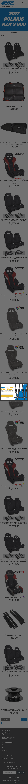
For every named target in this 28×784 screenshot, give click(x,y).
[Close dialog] (26, 385)
